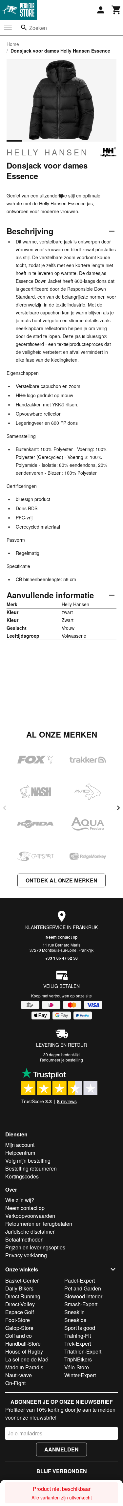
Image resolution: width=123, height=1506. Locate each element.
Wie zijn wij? (19, 1200)
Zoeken (38, 28)
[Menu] (8, 28)
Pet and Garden (82, 1288)
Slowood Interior (83, 1296)
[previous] (4, 807)
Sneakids (75, 1320)
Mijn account (19, 1145)
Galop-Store (19, 1328)
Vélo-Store (76, 1367)
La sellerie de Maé (26, 1359)
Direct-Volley (20, 1304)
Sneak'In (74, 1312)
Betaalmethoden (24, 1239)
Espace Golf (19, 1312)
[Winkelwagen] (116, 10)
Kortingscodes (22, 1176)
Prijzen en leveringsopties (35, 1247)
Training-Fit (77, 1335)
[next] (118, 807)
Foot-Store (17, 1320)
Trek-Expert (77, 1343)
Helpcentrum (20, 1152)
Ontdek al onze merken (61, 880)
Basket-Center (22, 1280)
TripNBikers (78, 1359)
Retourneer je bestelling (61, 1059)
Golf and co (18, 1335)
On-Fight (15, 1383)
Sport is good (79, 1328)
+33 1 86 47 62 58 (61, 958)
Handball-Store (23, 1343)
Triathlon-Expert (82, 1351)
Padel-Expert (79, 1280)
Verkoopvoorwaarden (30, 1216)
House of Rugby (24, 1351)
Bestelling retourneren (31, 1168)
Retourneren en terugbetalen (38, 1223)
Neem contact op (61, 937)
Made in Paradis (24, 1367)
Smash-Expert (80, 1304)
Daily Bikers (19, 1288)
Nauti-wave (18, 1375)
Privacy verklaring (26, 1255)
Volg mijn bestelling (28, 1160)
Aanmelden (61, 1449)
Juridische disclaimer (29, 1231)
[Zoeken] (24, 27)
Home (13, 44)
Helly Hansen (48, 152)
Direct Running (22, 1296)
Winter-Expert (80, 1375)
